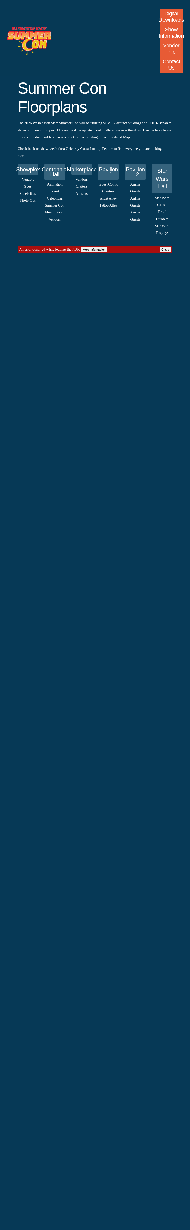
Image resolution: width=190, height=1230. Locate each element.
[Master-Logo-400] (29, 28)
